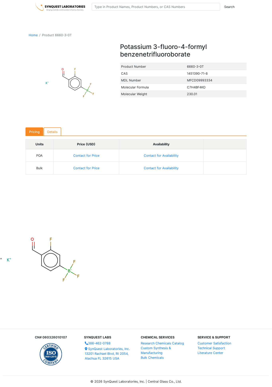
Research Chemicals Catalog (162, 343)
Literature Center (210, 353)
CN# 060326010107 (51, 337)
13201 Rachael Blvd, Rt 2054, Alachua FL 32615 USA (107, 353)
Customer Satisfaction (214, 343)
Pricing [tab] (34, 132)
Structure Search (90, 18)
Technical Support (211, 348)
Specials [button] (148, 18)
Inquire (225, 155)
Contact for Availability (161, 155)
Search (229, 7)
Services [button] (168, 18)
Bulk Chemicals (152, 358)
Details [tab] (52, 132)
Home (33, 35)
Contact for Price (86, 155)
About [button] (187, 18)
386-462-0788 (99, 343)
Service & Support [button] (121, 18)
